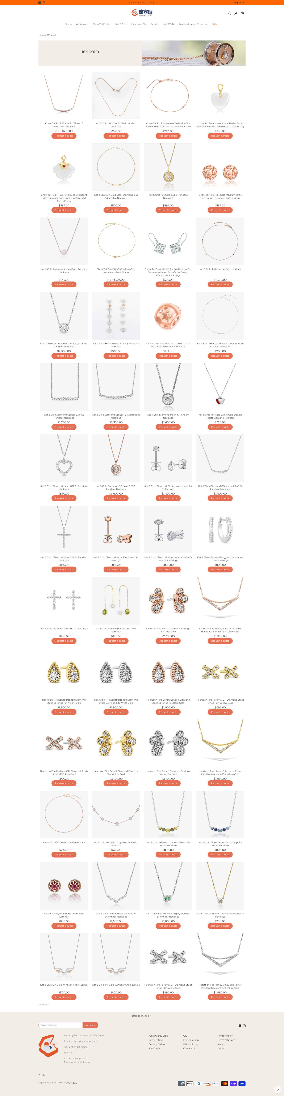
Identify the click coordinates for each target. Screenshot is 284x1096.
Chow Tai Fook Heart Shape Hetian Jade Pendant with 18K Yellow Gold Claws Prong (220, 125)
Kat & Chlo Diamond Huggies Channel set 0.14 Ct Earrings (220, 559)
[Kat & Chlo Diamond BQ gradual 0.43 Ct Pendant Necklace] (220, 458)
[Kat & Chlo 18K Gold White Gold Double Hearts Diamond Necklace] (220, 387)
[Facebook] (39, 2)
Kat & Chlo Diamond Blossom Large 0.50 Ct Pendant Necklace (64, 345)
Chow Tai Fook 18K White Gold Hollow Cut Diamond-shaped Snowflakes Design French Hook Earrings (168, 272)
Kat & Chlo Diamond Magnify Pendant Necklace (168, 416)
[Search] (229, 13)
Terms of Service (226, 1040)
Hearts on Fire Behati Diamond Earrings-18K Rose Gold (168, 630)
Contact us (189, 1048)
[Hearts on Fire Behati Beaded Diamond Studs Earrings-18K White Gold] (116, 672)
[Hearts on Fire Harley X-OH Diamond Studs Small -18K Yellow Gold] (220, 672)
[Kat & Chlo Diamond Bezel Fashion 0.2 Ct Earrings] (116, 529)
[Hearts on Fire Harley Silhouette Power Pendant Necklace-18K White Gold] (220, 600)
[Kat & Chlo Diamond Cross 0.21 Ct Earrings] (64, 600)
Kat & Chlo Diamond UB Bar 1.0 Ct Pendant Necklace (116, 416)
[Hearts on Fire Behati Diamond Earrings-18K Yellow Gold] (116, 743)
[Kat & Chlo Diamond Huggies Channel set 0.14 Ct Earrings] (220, 529)
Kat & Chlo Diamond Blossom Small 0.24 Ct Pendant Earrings (168, 559)
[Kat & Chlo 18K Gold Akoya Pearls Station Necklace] (116, 814)
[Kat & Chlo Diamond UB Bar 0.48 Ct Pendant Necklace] (64, 387)
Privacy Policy (225, 1035)
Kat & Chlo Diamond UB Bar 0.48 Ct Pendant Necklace (64, 416)
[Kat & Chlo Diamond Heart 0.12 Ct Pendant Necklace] (64, 458)
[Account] (236, 13)
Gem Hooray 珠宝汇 (67, 1083)
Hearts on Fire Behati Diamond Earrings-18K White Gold (168, 773)
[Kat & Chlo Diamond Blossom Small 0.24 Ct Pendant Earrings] (168, 529)
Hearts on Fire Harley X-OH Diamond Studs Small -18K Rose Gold (64, 773)
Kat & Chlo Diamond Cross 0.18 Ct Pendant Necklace (63, 559)
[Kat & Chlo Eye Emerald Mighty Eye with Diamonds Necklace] (168, 886)
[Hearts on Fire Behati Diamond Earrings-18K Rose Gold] (168, 600)
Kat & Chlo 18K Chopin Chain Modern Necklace (116, 125)
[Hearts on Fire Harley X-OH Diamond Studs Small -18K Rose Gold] (64, 743)
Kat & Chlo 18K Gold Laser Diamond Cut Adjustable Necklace (116, 196)
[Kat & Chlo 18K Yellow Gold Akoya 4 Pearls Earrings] (116, 315)
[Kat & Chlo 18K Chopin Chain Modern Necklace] (116, 95)
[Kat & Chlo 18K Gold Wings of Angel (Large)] (64, 957)
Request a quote (64, 135)
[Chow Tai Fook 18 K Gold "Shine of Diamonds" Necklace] (64, 95)
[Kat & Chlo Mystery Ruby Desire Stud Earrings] (64, 886)
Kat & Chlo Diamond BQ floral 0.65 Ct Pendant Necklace (116, 488)
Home (220, 1048)
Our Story (154, 1048)
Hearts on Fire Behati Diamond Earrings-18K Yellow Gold (115, 773)
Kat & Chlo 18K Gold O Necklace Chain (64, 842)
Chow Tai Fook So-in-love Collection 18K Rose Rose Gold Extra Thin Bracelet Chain (168, 125)
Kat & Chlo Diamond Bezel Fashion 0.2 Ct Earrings (116, 559)
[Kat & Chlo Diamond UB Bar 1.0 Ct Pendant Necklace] (116, 387)
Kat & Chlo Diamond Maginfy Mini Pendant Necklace (220, 915)
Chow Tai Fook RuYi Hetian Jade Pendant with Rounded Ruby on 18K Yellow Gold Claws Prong (64, 197)
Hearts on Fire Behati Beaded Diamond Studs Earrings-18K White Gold (116, 701)
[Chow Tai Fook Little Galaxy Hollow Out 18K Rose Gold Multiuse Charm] (168, 315)
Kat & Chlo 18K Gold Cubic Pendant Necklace (168, 196)
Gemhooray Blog (158, 1035)
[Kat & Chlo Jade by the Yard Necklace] (220, 241)
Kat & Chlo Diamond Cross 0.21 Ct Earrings (64, 628)
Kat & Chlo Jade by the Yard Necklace (220, 269)
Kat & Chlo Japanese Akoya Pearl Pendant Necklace (64, 271)
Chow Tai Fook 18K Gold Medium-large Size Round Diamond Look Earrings (220, 196)
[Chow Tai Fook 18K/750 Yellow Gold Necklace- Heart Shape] (116, 241)
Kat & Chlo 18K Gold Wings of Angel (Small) (116, 984)
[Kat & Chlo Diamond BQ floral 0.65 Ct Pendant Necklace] (116, 458)
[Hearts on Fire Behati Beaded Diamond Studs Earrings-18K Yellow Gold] (64, 672)
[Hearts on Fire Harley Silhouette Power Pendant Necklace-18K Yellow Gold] (220, 743)
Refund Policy (191, 1044)
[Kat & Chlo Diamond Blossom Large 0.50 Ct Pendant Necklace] (64, 315)
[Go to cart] (242, 13)
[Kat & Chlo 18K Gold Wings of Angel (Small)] (116, 957)
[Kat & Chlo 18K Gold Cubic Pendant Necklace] (168, 167)
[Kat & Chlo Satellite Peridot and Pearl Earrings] (116, 600)
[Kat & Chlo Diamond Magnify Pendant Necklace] (168, 387)
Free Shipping (191, 1040)
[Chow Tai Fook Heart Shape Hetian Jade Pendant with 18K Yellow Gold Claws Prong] (220, 95)
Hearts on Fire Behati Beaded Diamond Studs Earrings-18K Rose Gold (168, 701)
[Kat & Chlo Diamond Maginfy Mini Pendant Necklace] (220, 886)
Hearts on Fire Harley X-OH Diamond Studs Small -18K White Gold (168, 986)
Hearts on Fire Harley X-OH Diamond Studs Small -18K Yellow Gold (220, 701)
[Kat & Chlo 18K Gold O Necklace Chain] (64, 814)
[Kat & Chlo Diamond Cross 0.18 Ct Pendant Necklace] (64, 529)
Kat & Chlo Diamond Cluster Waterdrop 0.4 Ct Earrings (168, 488)
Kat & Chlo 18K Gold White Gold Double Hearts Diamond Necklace (220, 416)
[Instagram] (44, 2)
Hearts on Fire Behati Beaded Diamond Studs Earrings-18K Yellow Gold (64, 701)
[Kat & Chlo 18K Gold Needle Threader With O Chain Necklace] (220, 315)
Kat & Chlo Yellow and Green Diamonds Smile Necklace (168, 844)
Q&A (185, 1035)
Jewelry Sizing (157, 1044)
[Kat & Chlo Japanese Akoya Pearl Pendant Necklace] (64, 241)
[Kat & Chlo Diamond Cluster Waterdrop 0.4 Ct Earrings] (168, 458)
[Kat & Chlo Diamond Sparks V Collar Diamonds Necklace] (116, 886)
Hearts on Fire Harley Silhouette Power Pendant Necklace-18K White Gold (220, 630)
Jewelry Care (156, 1040)
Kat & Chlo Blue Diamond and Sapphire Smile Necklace (220, 844)
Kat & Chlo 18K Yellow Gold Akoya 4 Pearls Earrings (116, 345)
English (237, 2)
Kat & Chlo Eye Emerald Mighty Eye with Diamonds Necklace (168, 915)
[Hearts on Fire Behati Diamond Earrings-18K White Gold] (168, 743)
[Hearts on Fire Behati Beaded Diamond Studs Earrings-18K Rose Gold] (168, 672)
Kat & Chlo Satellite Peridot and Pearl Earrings (116, 630)
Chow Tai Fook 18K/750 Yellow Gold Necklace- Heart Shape (116, 271)
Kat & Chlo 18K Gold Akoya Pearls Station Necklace (115, 844)
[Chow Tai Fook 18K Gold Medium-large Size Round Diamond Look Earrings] (220, 167)
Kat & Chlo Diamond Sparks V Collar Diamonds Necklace (116, 915)
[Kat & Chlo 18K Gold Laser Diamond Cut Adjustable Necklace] (116, 167)
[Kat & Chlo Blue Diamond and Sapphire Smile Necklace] (220, 814)
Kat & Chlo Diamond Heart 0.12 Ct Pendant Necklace (64, 488)
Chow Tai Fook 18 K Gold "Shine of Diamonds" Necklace (64, 125)
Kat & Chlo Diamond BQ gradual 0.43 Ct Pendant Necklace (220, 488)
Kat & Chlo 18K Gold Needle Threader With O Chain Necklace (220, 345)
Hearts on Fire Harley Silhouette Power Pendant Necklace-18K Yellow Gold (220, 773)
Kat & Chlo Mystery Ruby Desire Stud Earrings (64, 915)
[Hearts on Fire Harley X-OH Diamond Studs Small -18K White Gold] (168, 957)
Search (221, 1044)
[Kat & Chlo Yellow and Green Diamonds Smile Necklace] (168, 814)
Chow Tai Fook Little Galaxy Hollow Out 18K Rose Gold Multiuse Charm (168, 345)
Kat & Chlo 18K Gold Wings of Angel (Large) (64, 984)
